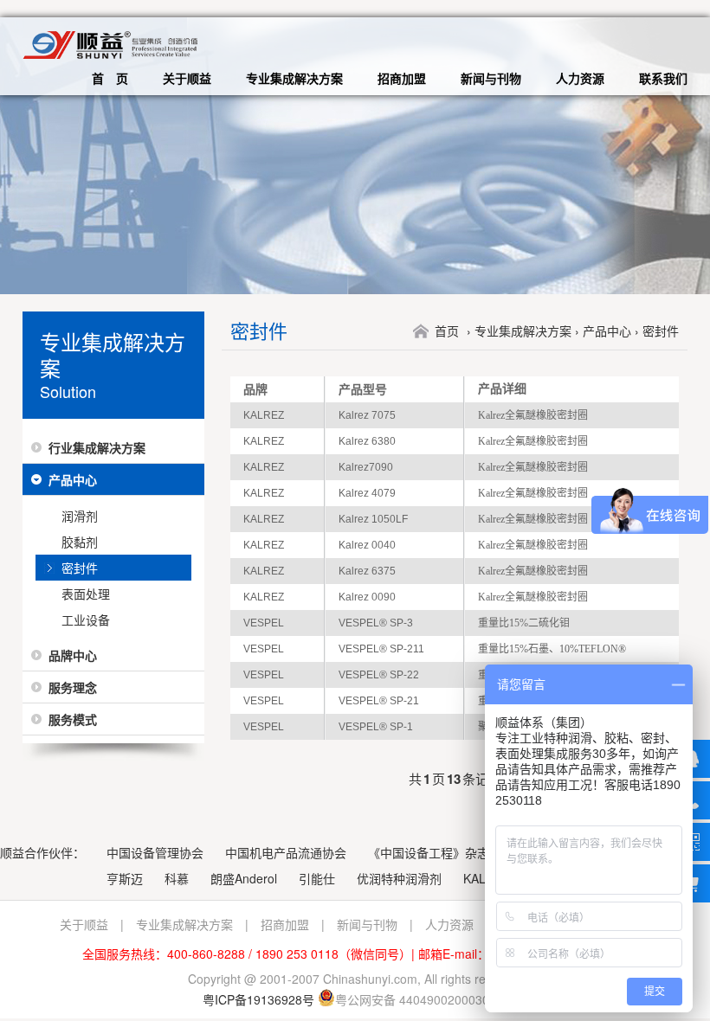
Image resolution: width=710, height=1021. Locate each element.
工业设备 (85, 619)
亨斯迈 (124, 878)
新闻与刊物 (491, 78)
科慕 (177, 878)
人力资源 (580, 78)
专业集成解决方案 (294, 78)
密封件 (79, 567)
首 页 (110, 78)
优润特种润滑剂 (399, 878)
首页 (447, 330)
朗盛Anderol (243, 878)
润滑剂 (79, 515)
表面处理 (85, 593)
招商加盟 (402, 78)
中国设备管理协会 (154, 852)
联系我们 (663, 78)
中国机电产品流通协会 (285, 852)
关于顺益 (187, 78)
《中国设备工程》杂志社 (434, 852)
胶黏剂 (79, 541)
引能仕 (317, 878)
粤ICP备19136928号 (258, 999)
